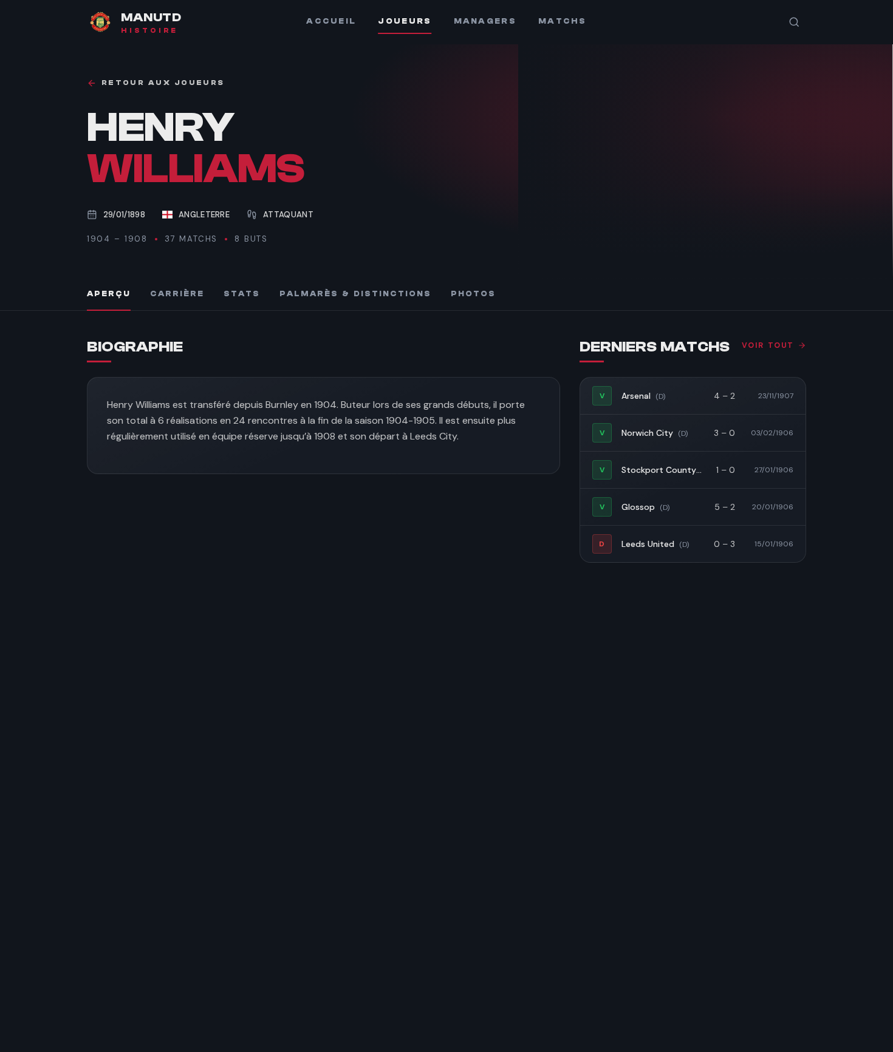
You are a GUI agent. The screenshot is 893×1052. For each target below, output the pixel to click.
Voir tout (768, 345)
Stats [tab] (242, 294)
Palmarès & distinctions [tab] (355, 294)
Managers (485, 21)
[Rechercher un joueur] (794, 22)
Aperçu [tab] (109, 294)
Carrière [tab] (177, 294)
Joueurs (404, 21)
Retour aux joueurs (162, 83)
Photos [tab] (473, 294)
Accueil (331, 21)
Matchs (562, 21)
